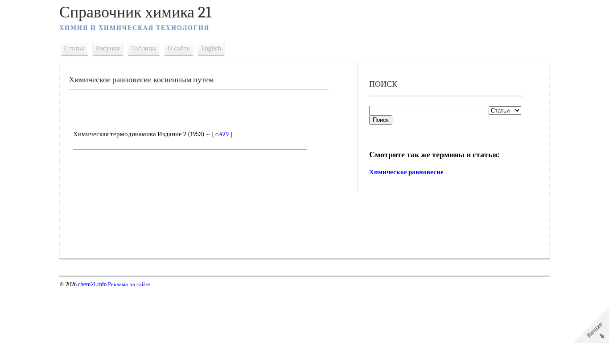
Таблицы (143, 48)
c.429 (222, 134)
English (211, 48)
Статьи (74, 48)
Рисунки (108, 48)
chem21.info (92, 284)
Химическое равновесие (406, 172)
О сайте (179, 48)
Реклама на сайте (128, 284)
